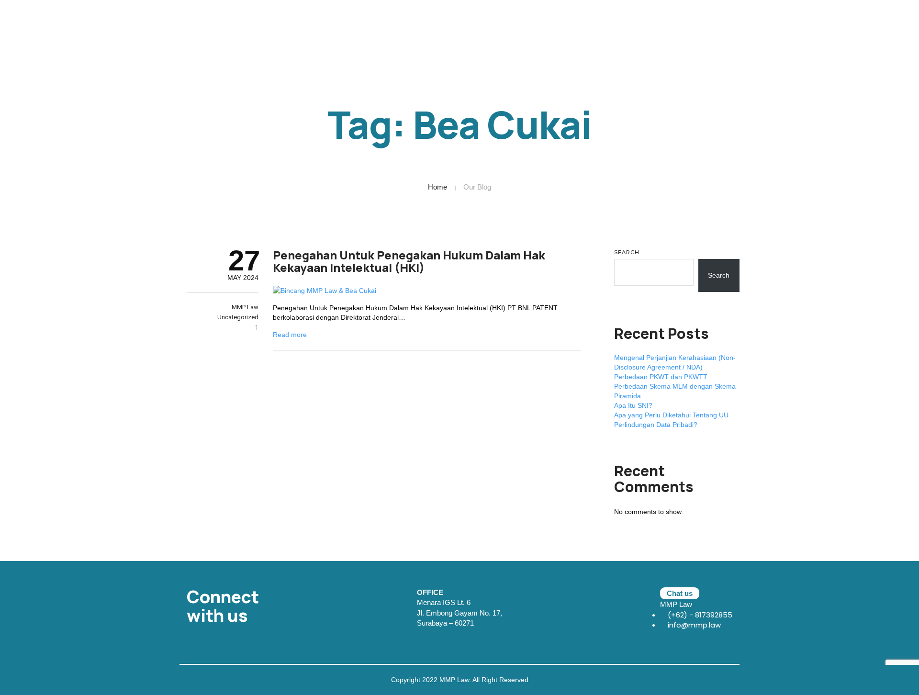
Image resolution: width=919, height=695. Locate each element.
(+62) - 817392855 (699, 615)
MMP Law (245, 307)
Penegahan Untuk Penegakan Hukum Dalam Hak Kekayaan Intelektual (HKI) (409, 261)
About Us (644, 21)
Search (626, 252)
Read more (290, 334)
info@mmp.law (693, 625)
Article (802, 21)
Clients (892, 21)
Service (687, 21)
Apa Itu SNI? (633, 405)
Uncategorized (237, 317)
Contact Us (846, 21)
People (726, 21)
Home (437, 187)
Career (764, 21)
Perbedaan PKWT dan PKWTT (660, 377)
